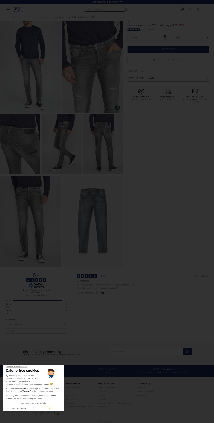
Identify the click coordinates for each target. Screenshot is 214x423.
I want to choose (18, 408)
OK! (49, 408)
